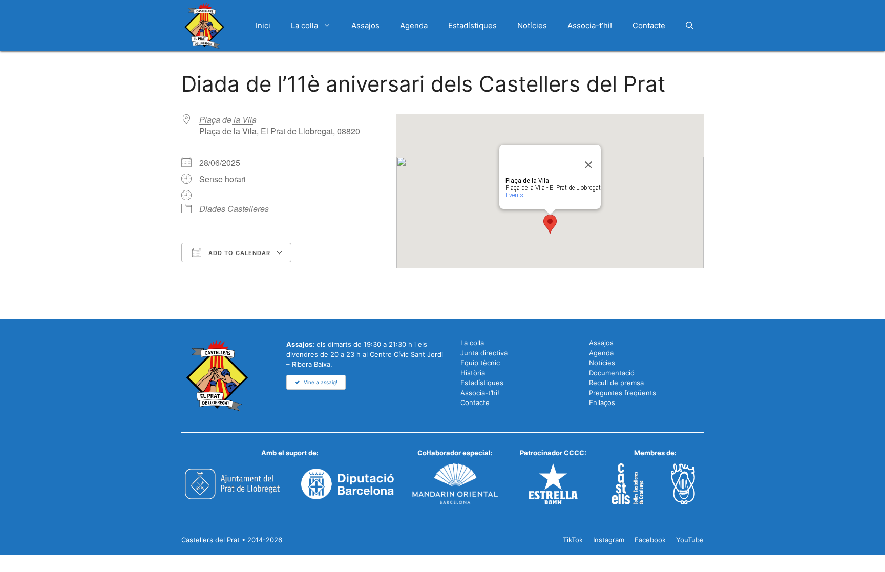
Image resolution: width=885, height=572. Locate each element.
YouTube (690, 540)
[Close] (588, 165)
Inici (263, 25)
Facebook (650, 540)
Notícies (532, 25)
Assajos (365, 25)
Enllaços (602, 402)
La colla (304, 25)
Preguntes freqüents (622, 393)
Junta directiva (484, 353)
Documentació (612, 373)
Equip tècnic (480, 362)
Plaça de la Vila (228, 119)
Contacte (649, 25)
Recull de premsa (616, 382)
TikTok (573, 540)
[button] (690, 25)
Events (514, 195)
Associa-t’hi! (589, 25)
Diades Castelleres (234, 209)
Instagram (608, 540)
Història (472, 373)
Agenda (414, 25)
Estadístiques (472, 25)
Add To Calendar (238, 253)
